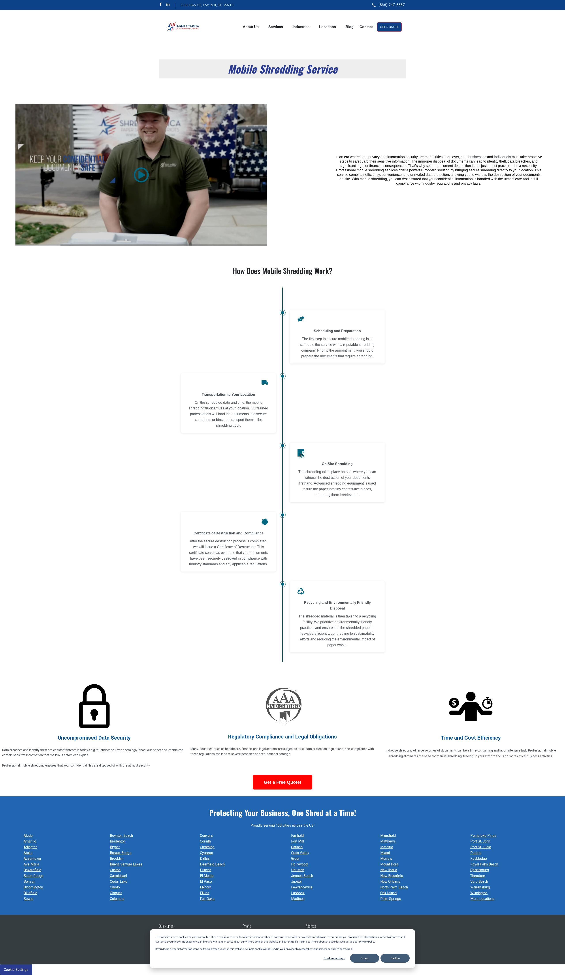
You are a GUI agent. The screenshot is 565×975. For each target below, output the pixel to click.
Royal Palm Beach (484, 864)
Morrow (386, 858)
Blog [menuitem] (350, 27)
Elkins (204, 893)
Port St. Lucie (480, 847)
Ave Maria (31, 864)
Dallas (205, 858)
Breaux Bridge (121, 853)
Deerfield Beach (212, 864)
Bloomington (33, 887)
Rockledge (478, 858)
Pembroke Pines (483, 835)
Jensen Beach (302, 876)
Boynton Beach (121, 835)
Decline (395, 958)
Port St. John (480, 841)
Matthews (388, 841)
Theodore (477, 876)
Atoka (28, 853)
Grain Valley (300, 853)
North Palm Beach (394, 887)
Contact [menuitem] (366, 27)
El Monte (207, 876)
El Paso (206, 881)
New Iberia (388, 870)
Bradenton (118, 841)
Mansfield (388, 835)
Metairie (386, 847)
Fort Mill (297, 841)
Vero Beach (479, 881)
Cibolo (115, 887)
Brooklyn (116, 858)
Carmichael (118, 876)
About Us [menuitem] (251, 27)
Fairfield (297, 835)
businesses (477, 157)
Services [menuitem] (275, 27)
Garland (297, 847)
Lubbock (297, 893)
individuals (502, 157)
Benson (29, 881)
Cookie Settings (16, 969)
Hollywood (299, 864)
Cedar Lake (118, 881)
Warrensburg (480, 887)
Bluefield (30, 893)
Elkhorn (205, 887)
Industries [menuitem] (301, 27)
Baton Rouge (33, 876)
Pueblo (475, 853)
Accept (365, 958)
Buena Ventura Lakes (126, 864)
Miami (385, 853)
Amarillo (30, 841)
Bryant (115, 847)
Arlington (30, 847)
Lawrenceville (302, 887)
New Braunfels (391, 876)
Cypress (206, 853)
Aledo (28, 835)
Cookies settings (334, 958)
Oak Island (388, 893)
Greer (295, 858)
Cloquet (116, 893)
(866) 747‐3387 (392, 5)
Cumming (207, 847)
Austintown (32, 858)
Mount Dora (389, 864)
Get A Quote (389, 26)
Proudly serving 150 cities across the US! (282, 825)
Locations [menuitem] (327, 27)
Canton (115, 870)
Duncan (205, 870)
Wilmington (479, 893)
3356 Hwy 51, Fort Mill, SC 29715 (207, 5)
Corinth (205, 841)
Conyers (206, 835)
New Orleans (390, 881)
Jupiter (296, 881)
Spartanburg (479, 870)
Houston (297, 870)
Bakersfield (32, 870)
